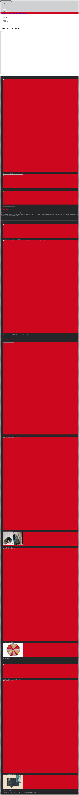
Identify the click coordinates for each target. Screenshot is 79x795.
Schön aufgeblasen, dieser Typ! (9, 436)
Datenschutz (7, 11)
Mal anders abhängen (7, 547)
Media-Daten (5, 7)
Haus (4, 18)
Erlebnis (5, 24)
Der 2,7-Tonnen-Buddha (8, 173)
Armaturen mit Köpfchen (8, 189)
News (4, 16)
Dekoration (5, 21)
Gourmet (5, 22)
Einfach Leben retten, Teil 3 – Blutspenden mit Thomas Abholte (16, 334)
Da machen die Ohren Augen (9, 206)
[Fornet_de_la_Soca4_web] (32, 74)
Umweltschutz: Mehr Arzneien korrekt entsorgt (13, 335)
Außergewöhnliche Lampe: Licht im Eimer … (12, 679)
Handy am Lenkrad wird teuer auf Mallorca (12, 239)
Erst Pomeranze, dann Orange (9, 774)
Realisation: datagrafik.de (43, 792)
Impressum (7, 10)
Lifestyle (5, 17)
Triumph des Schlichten (8, 531)
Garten (4, 20)
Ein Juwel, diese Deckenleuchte (10, 642)
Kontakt (4, 9)
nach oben (2, 793)
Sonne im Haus (6, 658)
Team (4, 6)
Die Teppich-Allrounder (8, 790)
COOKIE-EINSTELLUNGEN (31, 792)
